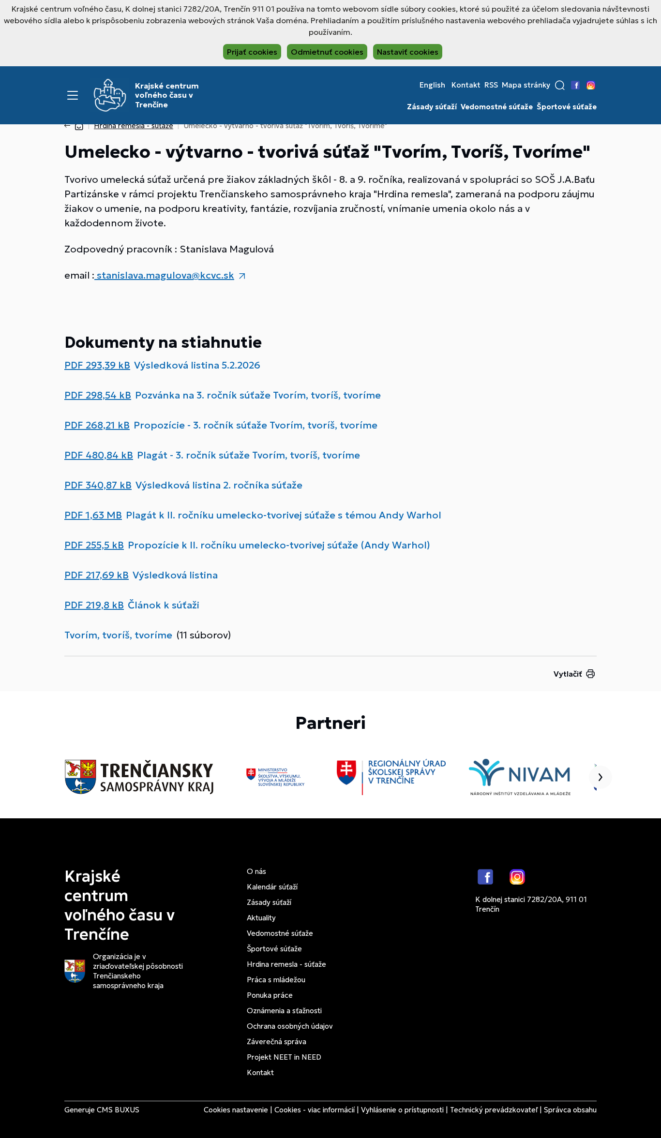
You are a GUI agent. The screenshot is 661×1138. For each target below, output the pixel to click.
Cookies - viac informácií (314, 1109)
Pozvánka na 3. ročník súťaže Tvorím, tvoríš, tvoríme (258, 395)
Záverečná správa (276, 1041)
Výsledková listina (175, 575)
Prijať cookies (252, 52)
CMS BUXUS (118, 1109)
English (432, 85)
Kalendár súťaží (272, 886)
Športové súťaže (567, 107)
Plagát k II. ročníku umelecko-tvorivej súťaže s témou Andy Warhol (283, 515)
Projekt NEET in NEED (284, 1057)
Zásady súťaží (432, 107)
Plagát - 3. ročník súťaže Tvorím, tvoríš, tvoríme (248, 455)
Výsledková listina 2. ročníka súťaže (218, 485)
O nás (256, 871)
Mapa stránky (526, 85)
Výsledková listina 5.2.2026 (197, 365)
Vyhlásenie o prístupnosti (402, 1109)
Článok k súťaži (163, 605)
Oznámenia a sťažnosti (284, 1010)
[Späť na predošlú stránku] (69, 126)
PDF (97, 365)
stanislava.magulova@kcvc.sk (164, 275)
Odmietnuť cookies (327, 52)
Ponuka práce (270, 995)
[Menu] (72, 95)
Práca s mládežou (276, 979)
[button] (560, 85)
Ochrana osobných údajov (290, 1026)
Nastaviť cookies (407, 52)
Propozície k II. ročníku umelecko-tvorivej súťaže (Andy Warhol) (279, 545)
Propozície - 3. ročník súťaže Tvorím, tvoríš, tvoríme (255, 425)
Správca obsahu (570, 1109)
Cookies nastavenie (236, 1109)
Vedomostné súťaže (497, 107)
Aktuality (261, 917)
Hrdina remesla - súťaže (133, 125)
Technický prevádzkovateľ (494, 1109)
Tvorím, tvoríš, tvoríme (118, 635)
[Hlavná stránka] (79, 125)
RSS (491, 85)
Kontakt (466, 85)
